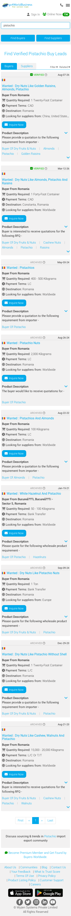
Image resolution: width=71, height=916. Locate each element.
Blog (44, 867)
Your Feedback (20, 871)
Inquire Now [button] (16, 124)
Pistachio (8, 154)
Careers (35, 884)
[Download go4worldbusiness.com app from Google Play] (49, 893)
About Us (10, 867)
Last (50, 820)
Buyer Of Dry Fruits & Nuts (19, 148)
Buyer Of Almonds (14, 477)
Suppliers (27, 66)
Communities (28, 867)
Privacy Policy (46, 876)
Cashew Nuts (52, 242)
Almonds (49, 148)
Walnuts (26, 803)
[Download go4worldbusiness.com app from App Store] (20, 893)
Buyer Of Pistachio (14, 327)
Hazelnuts (39, 557)
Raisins (45, 247)
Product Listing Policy (21, 880)
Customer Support (51, 880)
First (20, 820)
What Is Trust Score (47, 871)
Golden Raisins (30, 154)
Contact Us (58, 867)
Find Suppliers (53, 38)
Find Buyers (18, 38)
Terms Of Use (24, 876)
